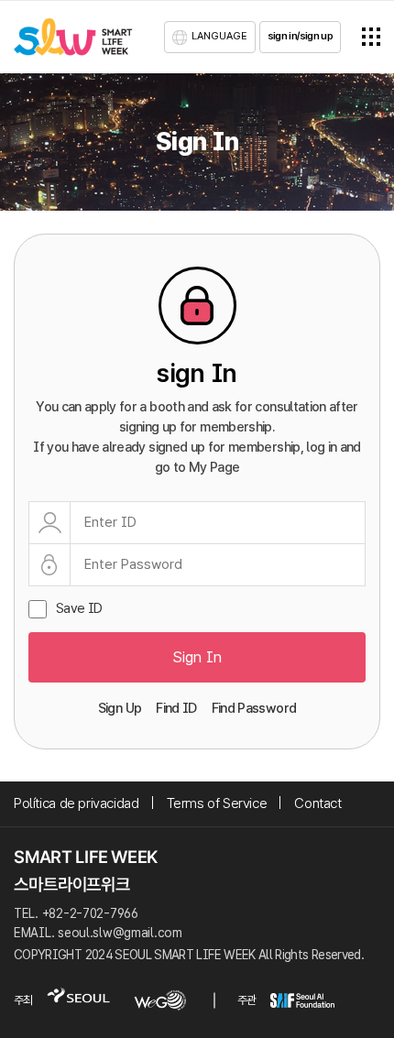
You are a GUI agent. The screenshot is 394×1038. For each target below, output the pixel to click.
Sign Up (119, 708)
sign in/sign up (300, 35)
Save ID (79, 609)
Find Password (254, 708)
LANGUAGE (219, 35)
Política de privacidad (76, 803)
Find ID (176, 708)
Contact (317, 803)
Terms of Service (217, 803)
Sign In (197, 657)
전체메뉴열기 (371, 36)
